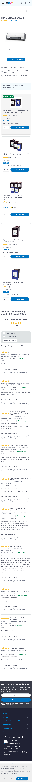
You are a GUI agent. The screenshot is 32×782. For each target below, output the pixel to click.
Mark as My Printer (17, 59)
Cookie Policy (26, 770)
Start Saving (16, 700)
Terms (3, 763)
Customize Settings (9, 778)
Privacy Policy (6, 704)
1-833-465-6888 (15, 746)
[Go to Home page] (9, 2)
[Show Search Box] (21, 3)
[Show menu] (3, 2)
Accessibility (21, 763)
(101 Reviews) (12, 20)
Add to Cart (20, 127)
